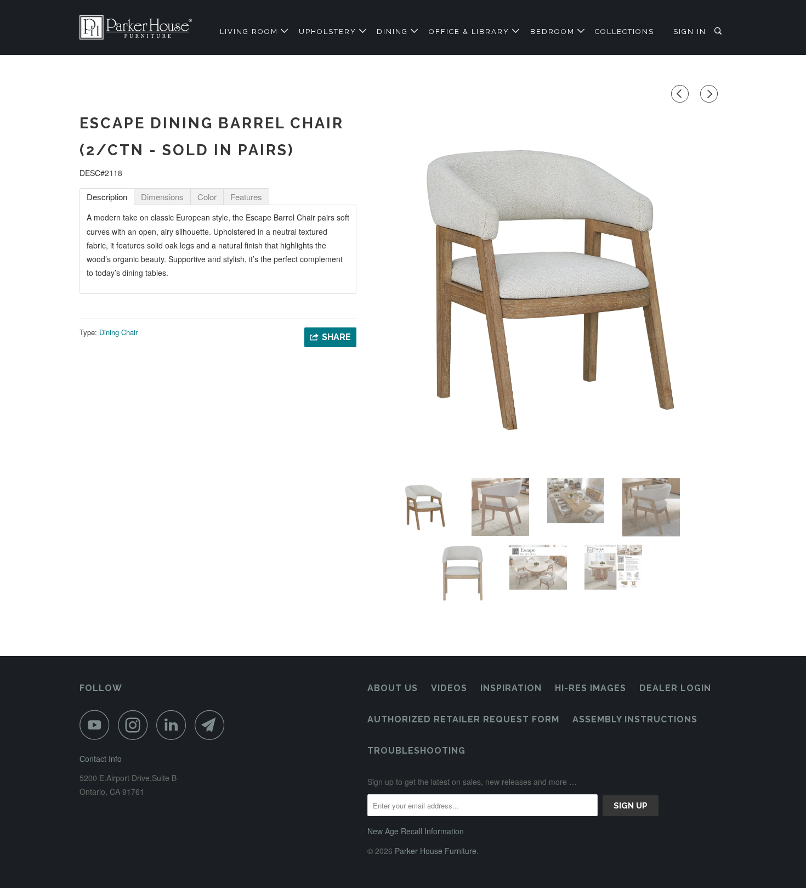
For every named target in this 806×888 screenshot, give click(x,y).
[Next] (710, 94)
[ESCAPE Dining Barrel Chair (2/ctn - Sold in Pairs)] (546, 287)
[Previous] (681, 94)
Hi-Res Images (590, 688)
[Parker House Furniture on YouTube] (98, 725)
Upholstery (329, 31)
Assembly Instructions (634, 719)
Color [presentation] (207, 196)
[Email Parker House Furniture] (213, 725)
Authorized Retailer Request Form (463, 719)
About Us (392, 688)
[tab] (107, 196)
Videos (449, 688)
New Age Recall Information (415, 830)
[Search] (719, 31)
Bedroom (553, 31)
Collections (624, 31)
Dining (394, 31)
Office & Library (470, 31)
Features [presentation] (246, 196)
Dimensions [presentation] (162, 196)
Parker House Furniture (435, 850)
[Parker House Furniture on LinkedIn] (174, 725)
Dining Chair (118, 332)
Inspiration (511, 688)
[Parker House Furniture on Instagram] (136, 725)
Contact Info (101, 758)
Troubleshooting (416, 750)
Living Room (250, 31)
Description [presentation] (107, 196)
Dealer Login (675, 688)
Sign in (689, 31)
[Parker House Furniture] (136, 27)
